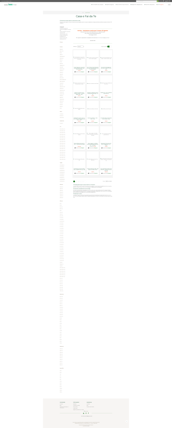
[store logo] (10, 3)
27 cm (61, 280)
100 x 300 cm (62, 132)
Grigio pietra (62, 56)
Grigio (61, 74)
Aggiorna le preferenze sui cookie (78, 409)
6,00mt (61, 197)
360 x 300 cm (62, 274)
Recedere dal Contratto (90, 406)
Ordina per (75, 46)
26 (60, 321)
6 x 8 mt (61, 249)
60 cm (61, 215)
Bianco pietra (62, 81)
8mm (61, 305)
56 (60, 337)
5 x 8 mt (61, 240)
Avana (61, 106)
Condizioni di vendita (76, 405)
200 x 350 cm (62, 139)
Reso (87, 405)
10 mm (61, 307)
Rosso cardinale (63, 79)
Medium (61, 264)
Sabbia (61, 97)
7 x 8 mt (61, 251)
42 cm (61, 212)
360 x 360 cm (62, 276)
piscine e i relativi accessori (78, 187)
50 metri (61, 115)
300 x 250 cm (62, 145)
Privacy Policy (75, 406)
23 (60, 319)
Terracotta (62, 99)
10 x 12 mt (62, 258)
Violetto (61, 70)
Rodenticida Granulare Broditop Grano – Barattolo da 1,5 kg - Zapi (79, 169)
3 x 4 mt (61, 224)
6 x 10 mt (62, 242)
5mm (61, 361)
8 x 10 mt (62, 253)
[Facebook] (169, 0)
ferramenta (89, 190)
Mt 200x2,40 (62, 172)
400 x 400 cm (62, 159)
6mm (61, 303)
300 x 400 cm (62, 150)
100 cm (61, 290)
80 (61, 341)
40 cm (61, 285)
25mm (61, 354)
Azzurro (61, 72)
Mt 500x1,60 (62, 181)
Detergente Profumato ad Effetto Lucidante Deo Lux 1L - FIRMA (106, 144)
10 (60, 381)
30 (61, 205)
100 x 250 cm (62, 130)
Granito (61, 88)
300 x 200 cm (62, 143)
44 (60, 332)
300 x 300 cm (62, 146)
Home (83, 12)
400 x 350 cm (62, 157)
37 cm (61, 298)
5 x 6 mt (61, 237)
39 (60, 210)
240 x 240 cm (62, 267)
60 (61, 339)
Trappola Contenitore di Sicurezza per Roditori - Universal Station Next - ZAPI (79, 93)
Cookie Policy (75, 408)
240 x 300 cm (62, 269)
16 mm (61, 312)
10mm (61, 348)
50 (61, 386)
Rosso (61, 63)
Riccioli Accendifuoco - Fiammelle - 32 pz (93, 118)
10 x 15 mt (62, 260)
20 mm (61, 316)
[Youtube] (166, 0)
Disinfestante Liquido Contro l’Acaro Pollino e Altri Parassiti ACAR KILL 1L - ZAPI (79, 119)
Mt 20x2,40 (62, 177)
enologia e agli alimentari (104, 191)
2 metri (61, 123)
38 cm (61, 208)
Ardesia (61, 95)
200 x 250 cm (62, 136)
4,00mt (61, 195)
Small (61, 262)
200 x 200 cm (62, 134)
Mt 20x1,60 (62, 175)
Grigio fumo (62, 90)
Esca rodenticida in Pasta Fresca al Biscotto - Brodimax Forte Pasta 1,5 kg (106, 169)
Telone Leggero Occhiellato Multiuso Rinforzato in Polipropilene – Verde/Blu (92, 144)
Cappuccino (62, 86)
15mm (61, 350)
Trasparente (62, 65)
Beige (61, 49)
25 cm (61, 278)
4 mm (61, 300)
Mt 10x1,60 (62, 166)
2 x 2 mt (61, 217)
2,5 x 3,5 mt (62, 221)
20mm (61, 352)
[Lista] (110, 46)
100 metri (62, 117)
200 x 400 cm (62, 141)
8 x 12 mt (62, 255)
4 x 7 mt (61, 233)
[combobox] (147, 1)
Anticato (62, 92)
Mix (61, 108)
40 (61, 330)
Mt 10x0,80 (62, 165)
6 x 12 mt (61, 244)
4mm (61, 359)
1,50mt (61, 190)
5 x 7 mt (61, 239)
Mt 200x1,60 (62, 170)
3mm (61, 357)
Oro (61, 61)
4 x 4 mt (61, 228)
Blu (61, 52)
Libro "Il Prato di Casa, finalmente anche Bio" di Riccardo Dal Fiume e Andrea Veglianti (92, 68)
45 (60, 334)
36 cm (61, 283)
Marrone (61, 58)
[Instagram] (168, 0)
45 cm (61, 214)
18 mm (61, 314)
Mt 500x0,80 (62, 179)
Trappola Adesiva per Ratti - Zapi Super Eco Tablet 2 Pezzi (92, 169)
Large (61, 265)
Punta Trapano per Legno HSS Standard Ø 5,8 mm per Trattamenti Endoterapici (79, 68)
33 (60, 325)
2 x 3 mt (61, 219)
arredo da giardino (109, 186)
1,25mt (61, 188)
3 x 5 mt (61, 226)
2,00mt (61, 192)
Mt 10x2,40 (62, 168)
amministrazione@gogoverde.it (6, 1)
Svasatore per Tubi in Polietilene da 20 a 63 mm (106, 93)
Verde (61, 67)
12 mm (61, 309)
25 (60, 203)
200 (61, 390)
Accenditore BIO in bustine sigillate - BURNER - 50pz (106, 118)
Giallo (61, 54)
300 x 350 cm (62, 148)
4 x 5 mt (61, 230)
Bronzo (61, 77)
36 (60, 328)
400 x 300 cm (62, 155)
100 (61, 388)
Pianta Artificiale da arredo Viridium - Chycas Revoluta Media (79, 144)
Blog (60, 405)
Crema (61, 104)
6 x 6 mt (61, 246)
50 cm (61, 287)
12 (60, 370)
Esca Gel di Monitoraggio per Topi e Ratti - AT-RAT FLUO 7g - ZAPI (106, 68)
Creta (61, 102)
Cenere (61, 83)
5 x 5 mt (61, 235)
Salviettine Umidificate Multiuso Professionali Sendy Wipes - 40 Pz (92, 93)
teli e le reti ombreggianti (87, 187)
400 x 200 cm (62, 152)
